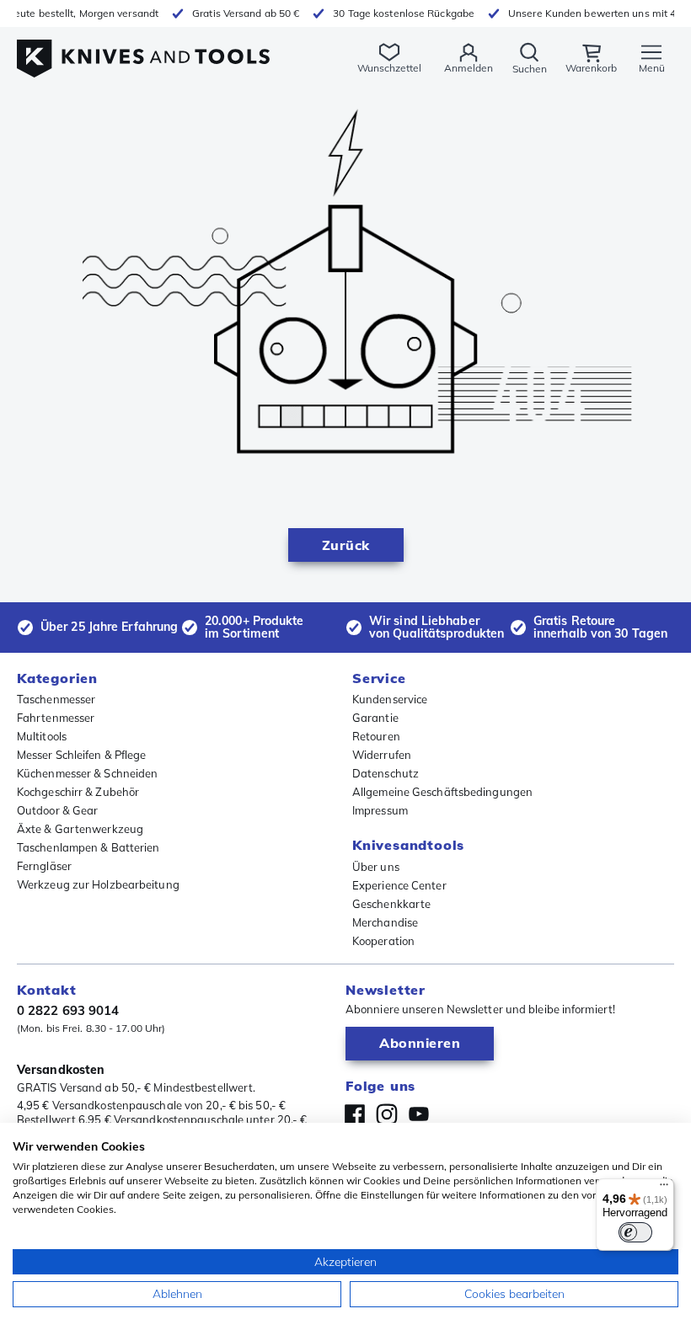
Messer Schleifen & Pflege (82, 754)
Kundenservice (389, 699)
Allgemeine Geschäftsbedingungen (442, 792)
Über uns (375, 866)
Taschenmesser (56, 699)
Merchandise (385, 922)
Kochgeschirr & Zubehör (78, 792)
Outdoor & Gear (57, 810)
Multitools (42, 736)
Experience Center (399, 885)
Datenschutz (385, 773)
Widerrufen (381, 754)
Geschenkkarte (391, 904)
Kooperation (383, 941)
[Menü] (664, 1188)
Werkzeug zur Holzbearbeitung (98, 884)
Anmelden (468, 67)
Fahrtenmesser (55, 717)
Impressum (380, 810)
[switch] (635, 1232)
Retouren (376, 736)
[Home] (143, 49)
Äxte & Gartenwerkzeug (80, 829)
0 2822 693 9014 (68, 1010)
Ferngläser (44, 866)
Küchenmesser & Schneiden (87, 773)
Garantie (375, 717)
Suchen (529, 68)
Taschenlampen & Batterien (88, 847)
